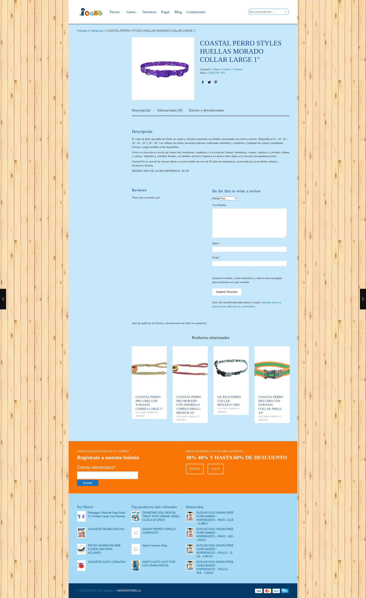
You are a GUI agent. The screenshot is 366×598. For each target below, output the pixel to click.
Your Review (219, 205)
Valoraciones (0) (169, 110)
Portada (82, 30)
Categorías (97, 30)
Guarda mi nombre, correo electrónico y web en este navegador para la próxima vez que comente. (247, 280)
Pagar (165, 12)
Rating (215, 198)
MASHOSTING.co (129, 590)
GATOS (215, 468)
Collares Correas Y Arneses (227, 69)
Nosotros (150, 12)
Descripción (141, 110)
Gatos (131, 12)
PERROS (195, 468)
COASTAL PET (217, 72)
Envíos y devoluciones (206, 110)
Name (215, 243)
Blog (178, 12)
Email (215, 257)
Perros (115, 12)
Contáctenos (195, 12)
